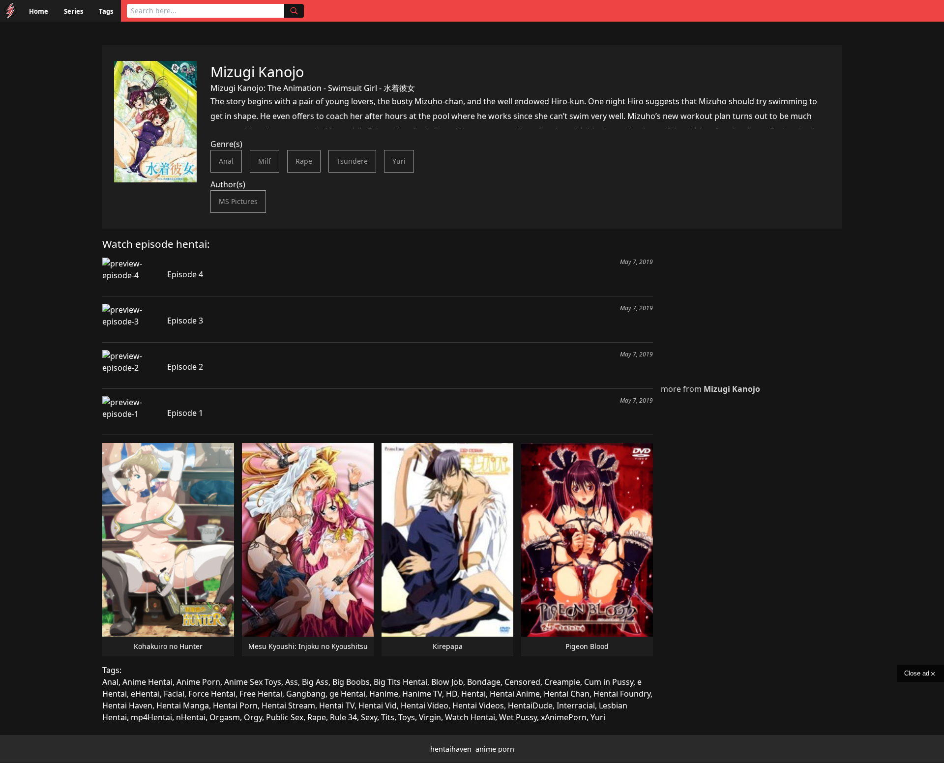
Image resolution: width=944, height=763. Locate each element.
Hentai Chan (567, 693)
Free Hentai (260, 693)
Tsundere (352, 161)
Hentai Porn (235, 705)
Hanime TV (422, 693)
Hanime (383, 693)
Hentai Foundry (621, 693)
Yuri (399, 161)
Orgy (253, 717)
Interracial (576, 705)
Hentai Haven (127, 705)
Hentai (473, 693)
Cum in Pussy (608, 681)
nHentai (191, 717)
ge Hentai (347, 693)
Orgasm (224, 717)
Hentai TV (336, 705)
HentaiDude (530, 705)
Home (38, 11)
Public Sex (284, 717)
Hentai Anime (515, 693)
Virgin (430, 717)
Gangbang (305, 693)
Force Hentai (212, 693)
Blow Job (447, 681)
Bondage (484, 681)
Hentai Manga (182, 705)
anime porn (494, 749)
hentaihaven (451, 749)
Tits (387, 717)
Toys (406, 717)
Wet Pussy (518, 717)
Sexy (369, 717)
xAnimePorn (564, 717)
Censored (522, 681)
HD (451, 693)
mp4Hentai (151, 717)
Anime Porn (198, 681)
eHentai (145, 693)
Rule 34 (343, 717)
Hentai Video (424, 705)
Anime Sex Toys (252, 681)
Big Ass (315, 681)
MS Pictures (238, 201)
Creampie (562, 681)
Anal (226, 161)
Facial (174, 693)
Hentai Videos (478, 705)
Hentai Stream (288, 705)
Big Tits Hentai (400, 681)
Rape (303, 161)
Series (73, 11)
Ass (291, 681)
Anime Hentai (147, 681)
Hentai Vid (377, 705)
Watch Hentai (470, 717)
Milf (264, 161)
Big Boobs (351, 681)
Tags (106, 11)
